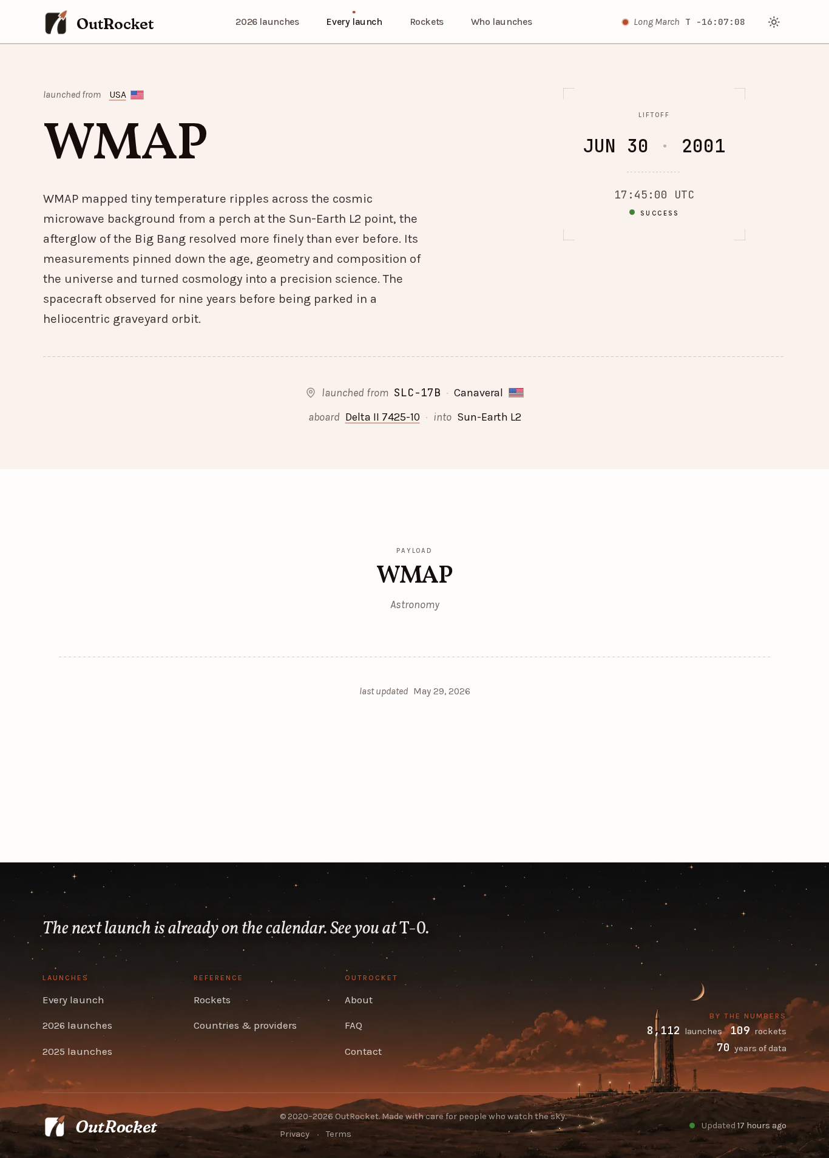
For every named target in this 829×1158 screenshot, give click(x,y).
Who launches (501, 21)
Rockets (427, 21)
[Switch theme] (774, 22)
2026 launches (267, 21)
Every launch (354, 21)
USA (117, 94)
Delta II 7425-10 (382, 417)
